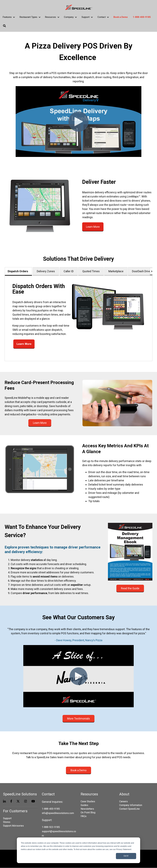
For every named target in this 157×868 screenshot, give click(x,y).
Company (69, 17)
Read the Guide (130, 588)
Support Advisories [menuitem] (13, 825)
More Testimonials (78, 718)
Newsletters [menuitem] (87, 808)
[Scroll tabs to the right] (151, 271)
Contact (102, 17)
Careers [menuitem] (123, 801)
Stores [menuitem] (6, 822)
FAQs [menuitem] (83, 816)
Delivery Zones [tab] (46, 271)
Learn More (93, 226)
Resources (50, 17)
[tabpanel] (78, 318)
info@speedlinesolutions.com (58, 813)
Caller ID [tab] (69, 271)
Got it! (126, 856)
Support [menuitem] (7, 818)
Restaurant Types (28, 17)
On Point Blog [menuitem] (88, 812)
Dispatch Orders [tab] (18, 271)
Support (86, 17)
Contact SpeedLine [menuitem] (129, 808)
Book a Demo (78, 770)
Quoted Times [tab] (91, 271)
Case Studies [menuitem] (88, 801)
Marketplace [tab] (115, 271)
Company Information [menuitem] (130, 805)
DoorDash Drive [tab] (141, 271)
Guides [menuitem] (84, 805)
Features (7, 17)
